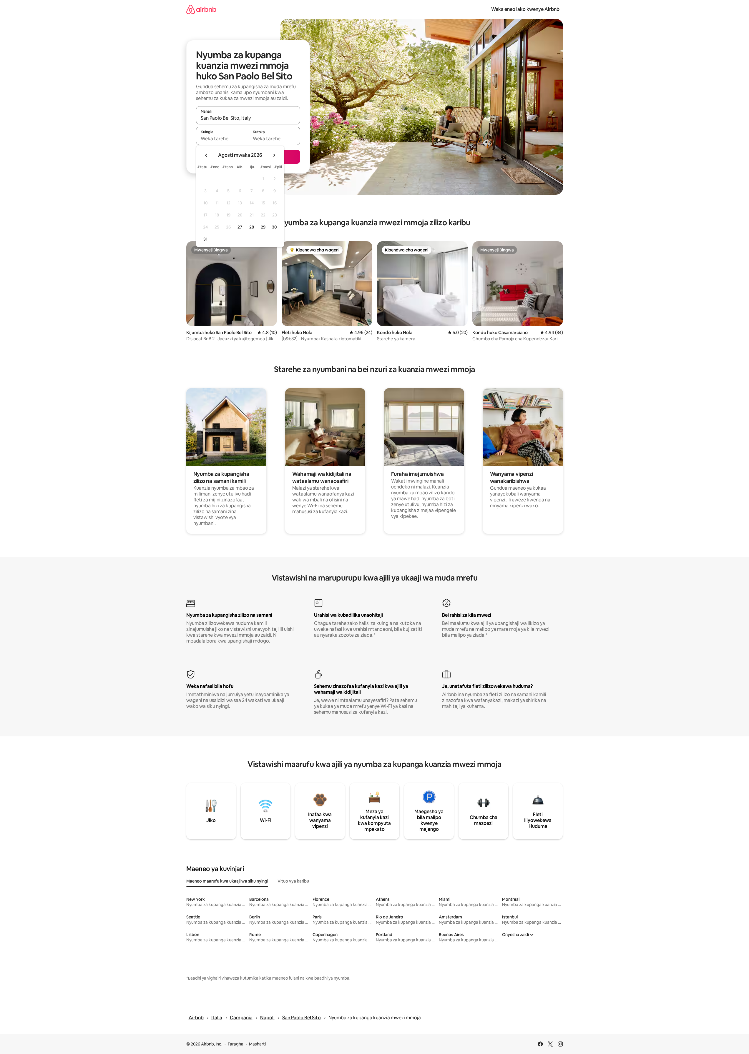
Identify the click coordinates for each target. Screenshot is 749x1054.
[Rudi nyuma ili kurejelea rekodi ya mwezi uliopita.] (206, 155)
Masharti (257, 1044)
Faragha (235, 1044)
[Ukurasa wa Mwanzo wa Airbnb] (201, 9)
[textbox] (222, 138)
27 (240, 227)
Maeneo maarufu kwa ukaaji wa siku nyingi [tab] (227, 881)
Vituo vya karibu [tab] (293, 881)
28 (251, 227)
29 (263, 227)
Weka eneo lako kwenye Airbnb (525, 9)
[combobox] (248, 117)
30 (274, 227)
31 (205, 239)
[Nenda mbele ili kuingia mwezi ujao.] (274, 155)
